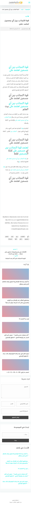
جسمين (24, 70)
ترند (26, 16)
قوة (26, 67)
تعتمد (17, 70)
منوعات (10, 239)
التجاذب (20, 67)
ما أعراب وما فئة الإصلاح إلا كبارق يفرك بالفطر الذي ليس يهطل (15, 455)
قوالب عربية (13, 502)
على (11, 70)
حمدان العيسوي (25, 29)
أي (10, 67)
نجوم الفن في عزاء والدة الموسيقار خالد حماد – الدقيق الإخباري (15, 483)
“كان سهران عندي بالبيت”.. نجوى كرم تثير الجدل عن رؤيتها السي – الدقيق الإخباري (16, 475)
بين (13, 67)
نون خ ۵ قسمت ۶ (23, 469)
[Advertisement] (15, 199)
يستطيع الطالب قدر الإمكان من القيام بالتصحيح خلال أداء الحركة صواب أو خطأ (17, 462)
